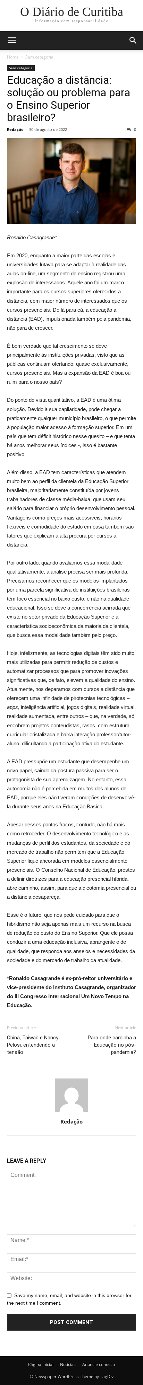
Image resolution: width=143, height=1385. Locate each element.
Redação (15, 129)
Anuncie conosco (98, 1364)
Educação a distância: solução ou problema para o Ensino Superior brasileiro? (68, 98)
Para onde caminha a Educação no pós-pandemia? (112, 1045)
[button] (133, 40)
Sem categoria (39, 57)
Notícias (68, 1364)
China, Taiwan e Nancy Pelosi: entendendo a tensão (32, 1045)
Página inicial (40, 1364)
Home (13, 57)
